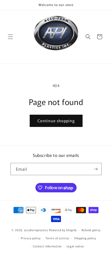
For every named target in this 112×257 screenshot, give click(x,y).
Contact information (47, 246)
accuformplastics (36, 230)
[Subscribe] (95, 169)
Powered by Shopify (63, 230)
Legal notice (75, 246)
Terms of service (57, 238)
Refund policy (91, 230)
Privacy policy (31, 238)
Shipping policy (85, 238)
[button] (10, 36)
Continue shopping (56, 120)
